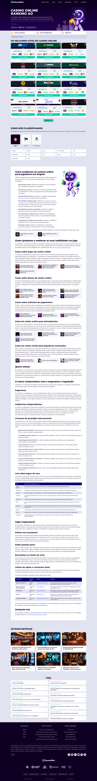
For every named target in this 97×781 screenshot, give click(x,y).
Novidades (83, 2)
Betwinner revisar (48, 59)
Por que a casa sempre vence (46, 729)
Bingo (24, 729)
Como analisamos (70, 734)
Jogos (53, 2)
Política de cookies (50, 779)
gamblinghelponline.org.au (43, 598)
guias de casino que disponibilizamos (60, 247)
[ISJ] (27, 767)
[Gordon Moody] (35, 767)
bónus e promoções (26, 198)
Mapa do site (70, 779)
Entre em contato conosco (70, 732)
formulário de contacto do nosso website (36, 614)
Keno (24, 732)
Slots (24, 737)
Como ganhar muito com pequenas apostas (46, 734)
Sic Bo (24, 734)
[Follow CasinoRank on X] (75, 754)
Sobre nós (70, 729)
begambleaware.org (41, 590)
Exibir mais (47, 120)
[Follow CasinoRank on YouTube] (78, 754)
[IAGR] (63, 767)
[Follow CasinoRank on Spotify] (81, 754)
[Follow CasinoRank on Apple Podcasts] (85, 754)
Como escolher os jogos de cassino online (46, 732)
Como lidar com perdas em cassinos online (46, 739)
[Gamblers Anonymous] (45, 767)
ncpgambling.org (40, 586)
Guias (76, 2)
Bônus (60, 2)
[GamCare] (54, 767)
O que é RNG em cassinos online (46, 737)
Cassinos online (45, 2)
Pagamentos (68, 2)
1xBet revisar (23, 59)
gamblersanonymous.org (42, 582)
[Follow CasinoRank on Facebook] (69, 754)
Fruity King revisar (74, 59)
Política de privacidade (70, 739)
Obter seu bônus (23, 57)
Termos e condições (28, 779)
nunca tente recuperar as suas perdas (45, 539)
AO (12, 754)
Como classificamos (71, 737)
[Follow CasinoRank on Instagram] (72, 754)
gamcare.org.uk (40, 594)
